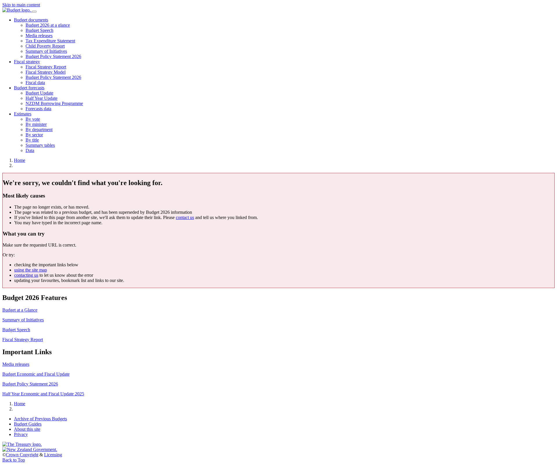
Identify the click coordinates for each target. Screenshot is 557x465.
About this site (27, 429)
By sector (34, 134)
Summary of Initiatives (46, 51)
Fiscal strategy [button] (27, 61)
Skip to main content (21, 4)
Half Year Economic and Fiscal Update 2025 (43, 393)
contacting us (26, 275)
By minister (36, 124)
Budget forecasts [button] (29, 87)
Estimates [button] (22, 113)
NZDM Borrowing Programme (54, 103)
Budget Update (39, 93)
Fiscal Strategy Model (46, 72)
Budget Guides (27, 423)
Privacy (21, 434)
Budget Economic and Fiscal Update (36, 374)
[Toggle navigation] (34, 11)
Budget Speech (39, 30)
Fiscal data (35, 82)
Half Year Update (41, 98)
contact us (185, 217)
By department (39, 129)
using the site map (30, 269)
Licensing (53, 454)
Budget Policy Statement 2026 (53, 56)
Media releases (39, 35)
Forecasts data (38, 108)
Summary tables (40, 145)
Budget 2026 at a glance (48, 25)
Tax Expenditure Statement (50, 40)
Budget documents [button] (31, 19)
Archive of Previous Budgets (40, 418)
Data (30, 150)
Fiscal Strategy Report (46, 66)
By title (32, 139)
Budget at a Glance (19, 309)
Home (19, 160)
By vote (33, 119)
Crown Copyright (22, 454)
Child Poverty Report (45, 46)
